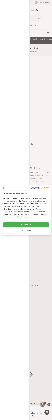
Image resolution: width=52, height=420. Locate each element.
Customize (26, 231)
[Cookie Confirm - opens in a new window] (40, 188)
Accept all (26, 225)
